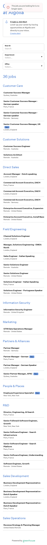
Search (7, 46)
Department (9, 55)
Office (7, 64)
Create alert (15, 33)
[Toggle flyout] (41, 56)
